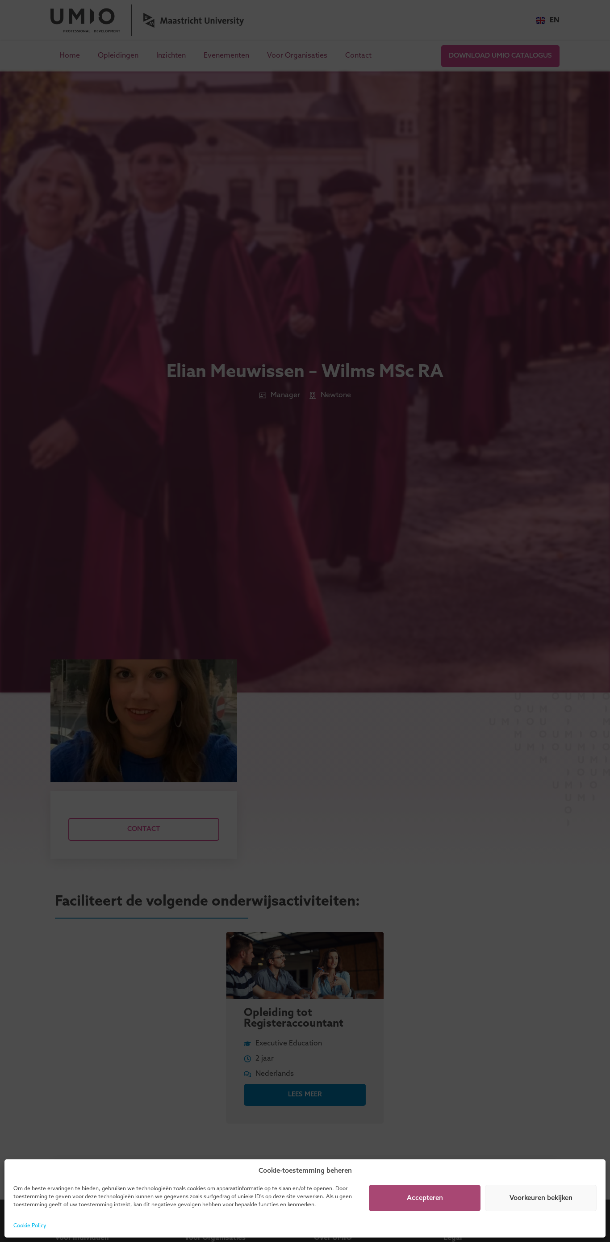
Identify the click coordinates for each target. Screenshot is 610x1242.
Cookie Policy (29, 1226)
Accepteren (425, 1198)
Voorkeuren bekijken (541, 1198)
